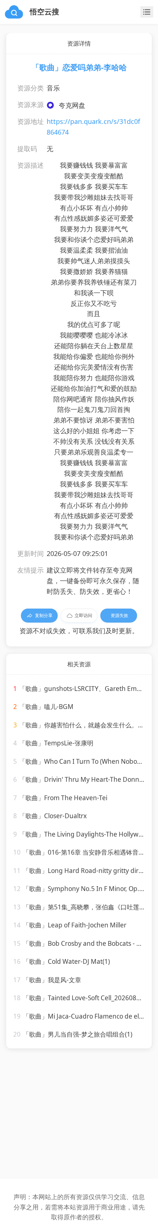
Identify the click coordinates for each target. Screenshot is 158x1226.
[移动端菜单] (146, 12)
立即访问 (83, 615)
